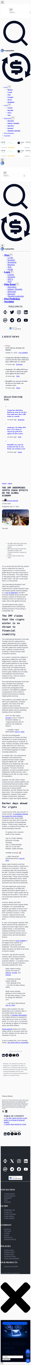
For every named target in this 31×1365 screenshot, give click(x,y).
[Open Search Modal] (15, 48)
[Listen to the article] (28, 1356)
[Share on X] (10, 1056)
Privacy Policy (9, 1250)
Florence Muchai (12, 501)
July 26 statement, (11, 593)
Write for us (8, 1237)
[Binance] (5, 314)
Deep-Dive (11, 121)
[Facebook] (19, 322)
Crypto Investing (10, 1214)
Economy (10, 97)
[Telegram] (12, 322)
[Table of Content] (28, 1361)
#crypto (14, 973)
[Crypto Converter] (15, 242)
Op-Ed (10, 99)
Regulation (11, 102)
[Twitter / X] (3, 1111)
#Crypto (8, 718)
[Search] (24, 176)
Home (4, 483)
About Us (7, 1229)
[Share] (28, 1351)
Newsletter (7, 135)
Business (10, 90)
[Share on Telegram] (7, 1056)
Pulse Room (7, 118)
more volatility (21, 941)
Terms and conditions (11, 1258)
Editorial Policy (9, 1252)
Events (6, 1235)
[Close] (2, 1363)
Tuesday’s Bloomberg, (19, 1015)
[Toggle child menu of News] (9, 86)
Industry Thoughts (13, 123)
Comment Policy (10, 1256)
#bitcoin (8, 973)
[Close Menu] (2, 245)
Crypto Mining (9, 1216)
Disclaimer (27, 147)
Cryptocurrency (9, 1194)
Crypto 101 (8, 1212)
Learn (5, 105)
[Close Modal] (11, 9)
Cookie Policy (9, 1254)
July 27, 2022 (19, 732)
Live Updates (23, 353)
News (5, 87)
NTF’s (9, 112)
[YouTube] (26, 322)
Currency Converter (11, 1266)
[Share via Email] (14, 1056)
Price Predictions (9, 133)
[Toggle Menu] (2, 2)
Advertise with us (10, 1239)
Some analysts (7, 1029)
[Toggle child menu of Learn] (9, 104)
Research (10, 128)
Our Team (7, 1231)
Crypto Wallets (9, 1218)
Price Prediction (9, 1196)
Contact (7, 1233)
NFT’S (10, 279)
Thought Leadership (14, 130)
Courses (10, 108)
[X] (12, 314)
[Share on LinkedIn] (3, 1056)
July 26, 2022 (10, 1005)
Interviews (11, 125)
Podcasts (7, 1202)
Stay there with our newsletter (17, 1042)
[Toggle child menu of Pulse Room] (13, 117)
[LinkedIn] (26, 314)
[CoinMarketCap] (5, 322)
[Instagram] (19, 314)
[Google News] (15, 330)
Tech (9, 94)
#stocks (8, 975)
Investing (10, 110)
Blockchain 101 (9, 1210)
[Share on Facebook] (17, 1056)
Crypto (10, 92)
